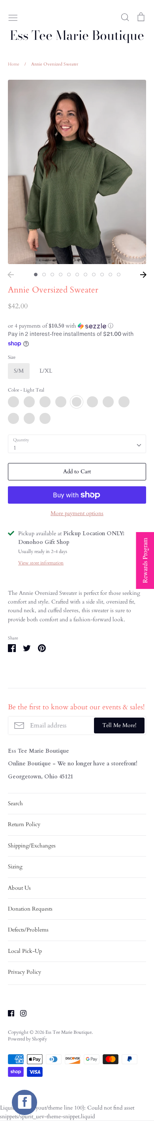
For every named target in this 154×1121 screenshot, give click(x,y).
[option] (77, 172)
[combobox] (77, 444)
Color (26, 390)
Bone (13, 401)
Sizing (15, 866)
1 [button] (36, 274)
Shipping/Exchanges (32, 845)
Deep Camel (29, 401)
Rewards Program (145, 560)
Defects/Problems (28, 930)
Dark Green (29, 418)
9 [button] (102, 274)
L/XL (45, 371)
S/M (19, 371)
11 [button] (118, 274)
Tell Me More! (119, 725)
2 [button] (44, 274)
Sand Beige (124, 401)
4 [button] (60, 274)
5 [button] (69, 274)
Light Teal (76, 402)
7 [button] (85, 274)
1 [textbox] (14, 448)
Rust (13, 418)
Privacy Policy (24, 972)
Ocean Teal (92, 401)
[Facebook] (8, 1012)
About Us (19, 888)
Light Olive (108, 401)
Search (15, 803)
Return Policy (24, 824)
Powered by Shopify (27, 1039)
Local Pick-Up (25, 951)
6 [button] (77, 274)
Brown (45, 418)
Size (11, 357)
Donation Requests (30, 909)
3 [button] (52, 274)
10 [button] (110, 274)
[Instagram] (20, 1012)
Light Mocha (45, 401)
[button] (77, 326)
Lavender (60, 401)
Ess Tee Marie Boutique (77, 35)
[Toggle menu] (13, 17)
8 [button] (94, 274)
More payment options (77, 513)
